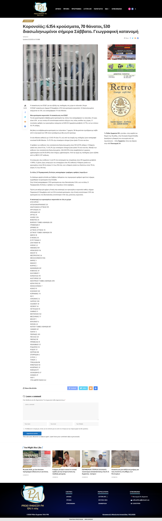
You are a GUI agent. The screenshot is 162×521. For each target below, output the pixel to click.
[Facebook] (132, 9)
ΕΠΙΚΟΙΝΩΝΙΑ (70, 503)
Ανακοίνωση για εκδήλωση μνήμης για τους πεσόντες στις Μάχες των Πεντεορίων (125, 472)
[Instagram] (129, 9)
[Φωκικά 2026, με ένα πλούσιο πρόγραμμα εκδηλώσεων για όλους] (37, 458)
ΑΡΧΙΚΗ (68, 496)
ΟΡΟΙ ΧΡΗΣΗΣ (89, 519)
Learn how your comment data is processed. (65, 437)
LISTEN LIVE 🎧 (103, 496)
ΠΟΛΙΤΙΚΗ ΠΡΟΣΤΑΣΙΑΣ (76, 519)
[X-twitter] (135, 9)
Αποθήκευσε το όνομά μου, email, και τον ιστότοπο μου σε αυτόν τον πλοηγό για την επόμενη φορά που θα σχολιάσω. (56, 428)
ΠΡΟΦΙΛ (68, 500)
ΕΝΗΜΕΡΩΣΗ (28, 21)
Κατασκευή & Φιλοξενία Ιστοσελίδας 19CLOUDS (119, 514)
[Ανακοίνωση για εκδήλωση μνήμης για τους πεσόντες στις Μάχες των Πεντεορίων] (125, 458)
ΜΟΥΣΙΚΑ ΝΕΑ (102, 500)
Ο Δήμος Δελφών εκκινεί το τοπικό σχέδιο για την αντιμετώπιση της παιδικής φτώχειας (64, 472)
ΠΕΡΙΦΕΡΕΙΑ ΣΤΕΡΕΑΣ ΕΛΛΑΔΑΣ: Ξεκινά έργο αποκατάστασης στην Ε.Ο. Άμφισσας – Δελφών (95, 472)
